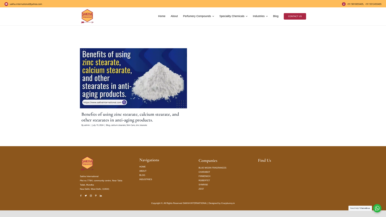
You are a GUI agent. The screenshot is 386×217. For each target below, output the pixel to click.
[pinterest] (96, 196)
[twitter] (86, 196)
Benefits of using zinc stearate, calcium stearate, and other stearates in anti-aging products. (130, 117)
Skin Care (137, 84)
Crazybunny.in (228, 203)
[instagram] (91, 196)
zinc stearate (148, 84)
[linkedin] (101, 196)
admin (87, 125)
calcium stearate (125, 84)
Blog (115, 84)
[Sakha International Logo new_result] (87, 157)
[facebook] (81, 196)
